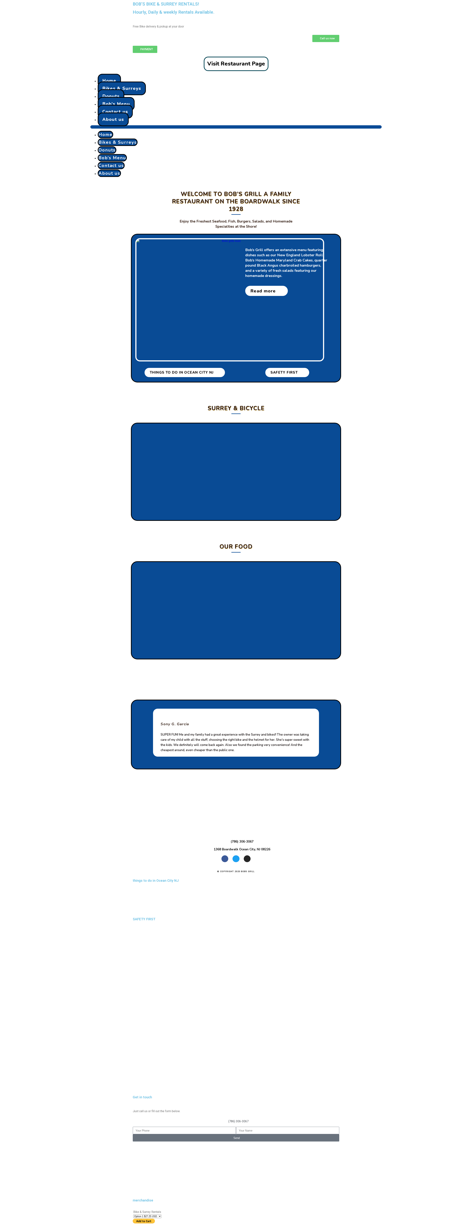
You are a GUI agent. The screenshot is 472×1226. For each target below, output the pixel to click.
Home (109, 81)
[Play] (236, 899)
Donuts (111, 96)
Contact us (115, 112)
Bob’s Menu (116, 104)
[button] (236, 127)
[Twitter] (235, 858)
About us (113, 119)
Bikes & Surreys (121, 88)
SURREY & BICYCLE (236, 408)
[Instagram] (247, 858)
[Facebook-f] (224, 858)
